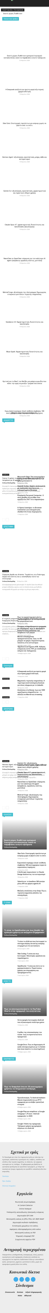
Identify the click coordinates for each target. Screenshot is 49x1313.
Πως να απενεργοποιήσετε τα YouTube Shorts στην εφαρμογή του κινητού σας (22, 1010)
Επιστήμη (5, 571)
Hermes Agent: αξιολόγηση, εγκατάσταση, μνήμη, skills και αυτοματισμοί (24, 158)
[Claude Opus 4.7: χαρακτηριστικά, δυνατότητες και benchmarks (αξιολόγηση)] (24, 204)
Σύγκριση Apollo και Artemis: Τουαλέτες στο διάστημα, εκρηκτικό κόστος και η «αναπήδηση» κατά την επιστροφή (23, 577)
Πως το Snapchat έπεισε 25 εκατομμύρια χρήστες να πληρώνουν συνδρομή (23, 1088)
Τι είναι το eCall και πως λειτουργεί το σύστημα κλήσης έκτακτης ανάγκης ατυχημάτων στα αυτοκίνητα (32, 943)
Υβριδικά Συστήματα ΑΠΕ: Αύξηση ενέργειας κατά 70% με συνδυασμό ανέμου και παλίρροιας (31, 649)
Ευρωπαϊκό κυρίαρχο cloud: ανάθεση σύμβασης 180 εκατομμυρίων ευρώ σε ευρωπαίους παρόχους (24, 412)
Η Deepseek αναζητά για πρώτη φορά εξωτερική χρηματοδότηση (25, 91)
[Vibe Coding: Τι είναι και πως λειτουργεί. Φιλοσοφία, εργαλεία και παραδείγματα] (9, 957)
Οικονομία (6, 678)
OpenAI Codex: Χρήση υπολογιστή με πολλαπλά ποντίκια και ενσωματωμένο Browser (31, 488)
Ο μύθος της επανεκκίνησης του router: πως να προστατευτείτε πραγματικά (29, 1034)
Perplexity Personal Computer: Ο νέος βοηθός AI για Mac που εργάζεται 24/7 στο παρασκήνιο (30, 497)
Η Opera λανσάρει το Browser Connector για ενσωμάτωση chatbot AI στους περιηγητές (29, 510)
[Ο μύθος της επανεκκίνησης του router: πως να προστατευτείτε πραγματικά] (9, 1036)
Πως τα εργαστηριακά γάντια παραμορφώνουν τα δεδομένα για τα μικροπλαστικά (31, 619)
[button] (5, 1303)
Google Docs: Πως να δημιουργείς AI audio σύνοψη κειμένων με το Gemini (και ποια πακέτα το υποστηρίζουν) (31, 1047)
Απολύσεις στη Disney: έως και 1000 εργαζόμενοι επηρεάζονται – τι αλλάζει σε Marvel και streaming (31, 692)
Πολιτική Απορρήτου (8, 1186)
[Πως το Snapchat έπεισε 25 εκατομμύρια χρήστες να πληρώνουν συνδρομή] (24, 1079)
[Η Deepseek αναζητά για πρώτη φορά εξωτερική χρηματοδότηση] (24, 68)
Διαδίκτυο (6, 474)
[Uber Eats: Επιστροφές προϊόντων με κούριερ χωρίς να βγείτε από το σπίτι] (24, 102)
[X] (27, 1279)
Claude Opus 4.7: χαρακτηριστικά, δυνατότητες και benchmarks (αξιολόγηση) (24, 226)
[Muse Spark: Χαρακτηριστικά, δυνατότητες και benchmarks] (24, 330)
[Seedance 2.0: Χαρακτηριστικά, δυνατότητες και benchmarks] (24, 301)
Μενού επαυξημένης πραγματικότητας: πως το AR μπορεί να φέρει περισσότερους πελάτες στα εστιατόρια (30, 640)
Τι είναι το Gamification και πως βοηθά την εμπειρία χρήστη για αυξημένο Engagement (24, 931)
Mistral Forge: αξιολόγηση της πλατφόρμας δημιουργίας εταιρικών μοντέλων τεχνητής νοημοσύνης (24, 293)
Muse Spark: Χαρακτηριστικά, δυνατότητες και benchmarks (24, 353)
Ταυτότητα (5, 1176)
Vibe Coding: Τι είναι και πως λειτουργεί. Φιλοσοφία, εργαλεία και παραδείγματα (31, 956)
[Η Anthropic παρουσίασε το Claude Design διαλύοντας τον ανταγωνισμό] (9, 875)
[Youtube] (33, 1279)
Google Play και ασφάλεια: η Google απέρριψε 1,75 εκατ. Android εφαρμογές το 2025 (31, 1114)
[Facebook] (16, 1279)
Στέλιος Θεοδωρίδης (8, 483)
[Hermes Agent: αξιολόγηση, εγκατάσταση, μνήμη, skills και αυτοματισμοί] (24, 136)
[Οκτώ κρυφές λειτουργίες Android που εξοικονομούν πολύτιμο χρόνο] (9, 1023)
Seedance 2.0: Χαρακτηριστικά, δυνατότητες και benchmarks (24, 323)
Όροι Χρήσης (6, 1181)
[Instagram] (21, 1279)
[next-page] (7, 519)
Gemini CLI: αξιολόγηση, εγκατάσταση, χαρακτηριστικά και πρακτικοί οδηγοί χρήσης (24, 192)
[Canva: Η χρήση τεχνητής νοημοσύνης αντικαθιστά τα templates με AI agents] (24, 441)
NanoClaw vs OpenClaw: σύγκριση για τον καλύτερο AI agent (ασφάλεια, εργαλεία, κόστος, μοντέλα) (24, 259)
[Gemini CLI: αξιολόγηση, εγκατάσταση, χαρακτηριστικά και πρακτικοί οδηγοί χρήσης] (24, 170)
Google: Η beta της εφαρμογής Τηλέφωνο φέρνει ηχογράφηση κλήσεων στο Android (29, 1126)
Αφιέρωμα (6, 761)
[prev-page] (3, 519)
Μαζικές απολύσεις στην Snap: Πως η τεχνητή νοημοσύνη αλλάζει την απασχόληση (31, 893)
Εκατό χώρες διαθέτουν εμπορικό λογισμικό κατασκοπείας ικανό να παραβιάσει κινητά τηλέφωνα (24, 57)
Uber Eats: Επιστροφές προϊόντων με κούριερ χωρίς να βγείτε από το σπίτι (24, 124)
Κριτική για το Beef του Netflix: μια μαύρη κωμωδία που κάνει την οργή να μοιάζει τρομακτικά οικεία (24, 382)
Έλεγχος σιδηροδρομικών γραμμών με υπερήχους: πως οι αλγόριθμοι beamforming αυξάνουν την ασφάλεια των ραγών (31, 629)
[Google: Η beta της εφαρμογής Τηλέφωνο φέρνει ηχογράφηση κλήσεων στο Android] (9, 1127)
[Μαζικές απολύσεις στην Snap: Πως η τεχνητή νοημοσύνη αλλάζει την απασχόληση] (9, 894)
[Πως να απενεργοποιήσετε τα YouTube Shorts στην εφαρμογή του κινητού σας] (24, 1001)
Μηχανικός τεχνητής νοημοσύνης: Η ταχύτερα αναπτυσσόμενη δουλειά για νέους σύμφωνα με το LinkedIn (31, 683)
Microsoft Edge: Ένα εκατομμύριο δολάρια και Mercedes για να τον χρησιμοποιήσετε (31, 479)
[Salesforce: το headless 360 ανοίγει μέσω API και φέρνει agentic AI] (9, 885)
